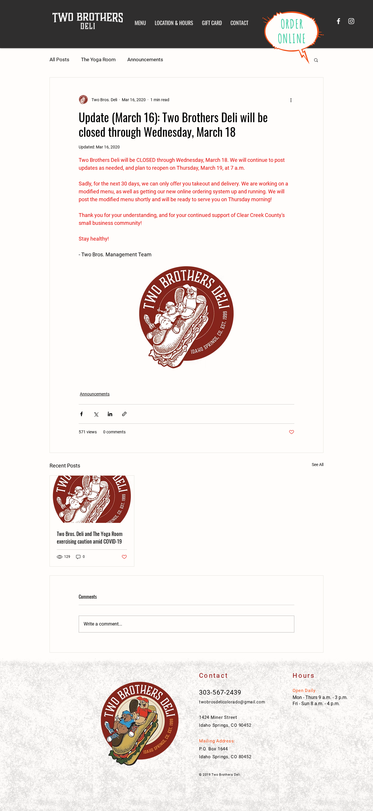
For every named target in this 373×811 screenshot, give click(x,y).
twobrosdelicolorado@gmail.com (232, 702)
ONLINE (292, 38)
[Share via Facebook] (81, 414)
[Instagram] (351, 21)
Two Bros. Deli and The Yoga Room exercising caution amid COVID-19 (89, 537)
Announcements (145, 59)
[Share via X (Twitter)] (95, 414)
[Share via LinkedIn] (110, 414)
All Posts (59, 59)
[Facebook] (338, 21)
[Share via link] (124, 414)
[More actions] (290, 99)
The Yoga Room (98, 59)
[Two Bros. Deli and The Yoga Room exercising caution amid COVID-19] (92, 499)
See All (317, 464)
